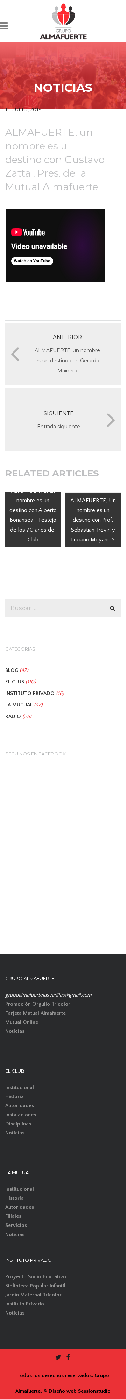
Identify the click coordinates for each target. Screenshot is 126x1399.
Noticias (14, 1031)
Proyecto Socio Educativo (35, 1277)
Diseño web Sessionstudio (80, 1391)
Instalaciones (20, 1115)
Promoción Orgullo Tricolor (37, 1004)
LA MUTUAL (19, 705)
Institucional (19, 1087)
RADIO (13, 716)
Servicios (16, 1225)
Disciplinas (18, 1124)
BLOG (11, 670)
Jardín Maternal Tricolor (33, 1295)
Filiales (13, 1216)
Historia (14, 1097)
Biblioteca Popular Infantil (35, 1286)
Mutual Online (21, 1022)
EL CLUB (14, 682)
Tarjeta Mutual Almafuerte (35, 1013)
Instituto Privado (24, 1304)
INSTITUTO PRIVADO (30, 693)
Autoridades (19, 1106)
